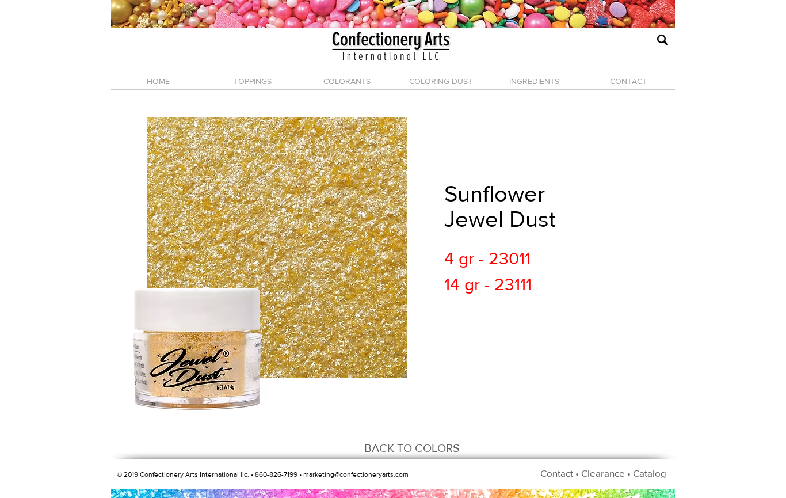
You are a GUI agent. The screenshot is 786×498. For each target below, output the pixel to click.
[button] (252, 81)
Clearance (603, 472)
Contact (556, 472)
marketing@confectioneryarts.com (356, 474)
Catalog (649, 472)
